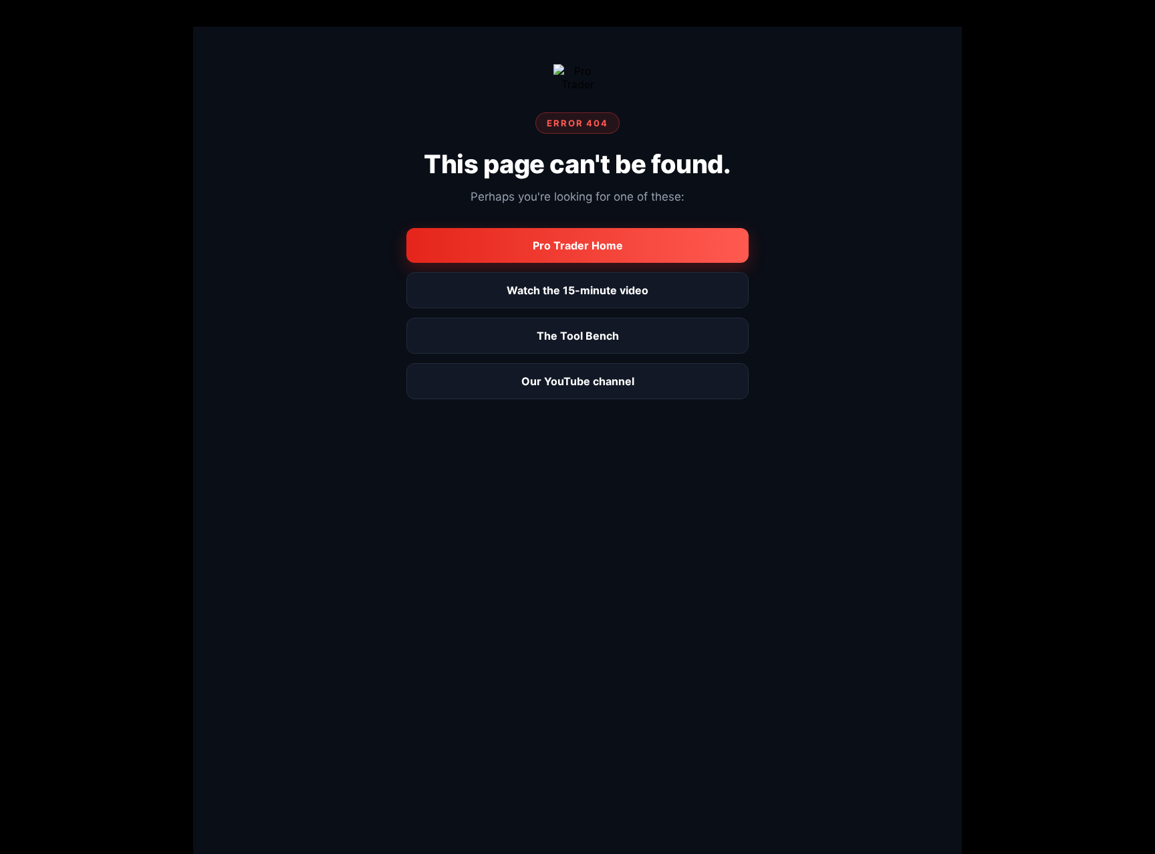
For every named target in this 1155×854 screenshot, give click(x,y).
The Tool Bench (578, 335)
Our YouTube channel (577, 381)
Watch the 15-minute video (577, 290)
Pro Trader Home (578, 245)
